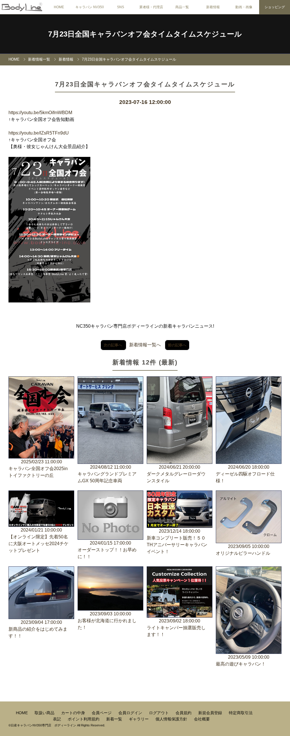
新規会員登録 (210, 713)
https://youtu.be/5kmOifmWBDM (40, 112)
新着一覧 (114, 719)
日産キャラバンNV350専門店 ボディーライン (43, 725)
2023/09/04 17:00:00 (37, 629)
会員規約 (184, 713)
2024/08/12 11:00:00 (107, 474)
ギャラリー (139, 719)
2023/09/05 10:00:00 (243, 550)
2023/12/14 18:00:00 (177, 541)
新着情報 (66, 59)
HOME (59, 7)
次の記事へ (113, 345)
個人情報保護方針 (171, 719)
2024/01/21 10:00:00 (38, 540)
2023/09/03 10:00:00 (107, 620)
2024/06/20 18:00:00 (245, 474)
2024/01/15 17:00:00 (107, 550)
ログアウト (159, 713)
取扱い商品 (45, 713)
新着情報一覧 (39, 59)
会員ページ (102, 713)
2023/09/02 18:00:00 (176, 627)
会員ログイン (130, 713)
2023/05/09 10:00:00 (242, 660)
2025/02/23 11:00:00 (38, 468)
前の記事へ (177, 345)
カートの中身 (73, 713)
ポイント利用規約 (84, 719)
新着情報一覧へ (145, 344)
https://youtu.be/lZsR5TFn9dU (38, 133)
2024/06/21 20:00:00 (176, 474)
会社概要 (202, 719)
